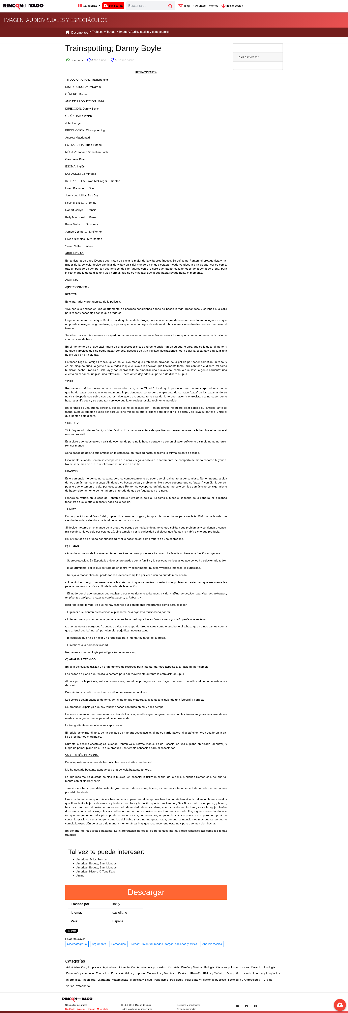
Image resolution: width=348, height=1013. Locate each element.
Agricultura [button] (110, 967)
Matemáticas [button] (120, 979)
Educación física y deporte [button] (128, 973)
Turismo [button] (267, 979)
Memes (213, 5)
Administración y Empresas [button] (83, 967)
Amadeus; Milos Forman (92, 859)
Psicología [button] (176, 979)
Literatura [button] (103, 979)
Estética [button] (183, 973)
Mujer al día (102, 1009)
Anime (80, 875)
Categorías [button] (90, 5)
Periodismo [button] (161, 979)
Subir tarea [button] (115, 5)
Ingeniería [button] (89, 979)
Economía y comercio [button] (80, 973)
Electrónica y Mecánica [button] (161, 973)
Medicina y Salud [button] (141, 979)
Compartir (76, 60)
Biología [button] (209, 967)
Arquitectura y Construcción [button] (154, 967)
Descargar (146, 892)
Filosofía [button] (195, 973)
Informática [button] (73, 979)
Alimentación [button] (127, 967)
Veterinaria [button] (83, 985)
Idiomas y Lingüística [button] (266, 973)
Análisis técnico (212, 943)
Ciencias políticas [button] (227, 967)
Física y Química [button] (214, 973)
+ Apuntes (199, 5)
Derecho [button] (256, 967)
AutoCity (81, 1009)
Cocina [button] (244, 967)
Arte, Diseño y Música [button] (188, 967)
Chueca (91, 1009)
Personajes (118, 943)
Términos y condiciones (188, 1005)
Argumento (99, 943)
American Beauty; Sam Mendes (96, 863)
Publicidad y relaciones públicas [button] (205, 979)
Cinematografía (77, 943)
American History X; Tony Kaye (96, 871)
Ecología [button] (269, 967)
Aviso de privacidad (186, 1009)
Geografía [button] (233, 973)
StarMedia (70, 1009)
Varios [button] (70, 985)
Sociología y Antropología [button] (244, 979)
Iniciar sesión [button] (234, 5)
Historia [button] (246, 973)
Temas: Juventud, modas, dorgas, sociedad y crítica (164, 943)
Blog (186, 5)
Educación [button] (102, 973)
